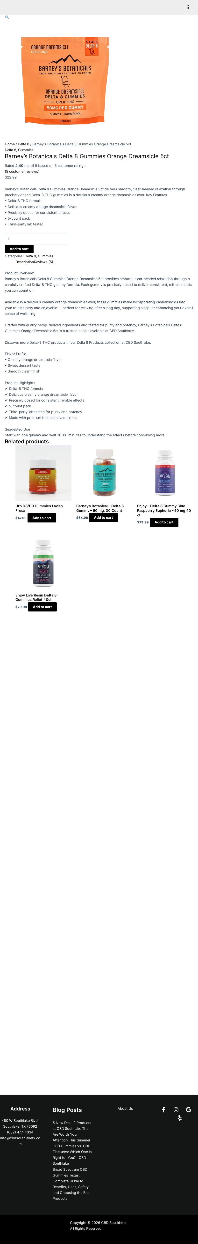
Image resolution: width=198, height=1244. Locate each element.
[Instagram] (176, 1109)
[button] (7, 17)
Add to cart (19, 249)
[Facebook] (163, 1109)
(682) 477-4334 (20, 1132)
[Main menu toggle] (188, 7)
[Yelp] (179, 1118)
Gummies (26, 150)
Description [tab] (24, 262)
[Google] (188, 1109)
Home (10, 144)
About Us (125, 1108)
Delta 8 (23, 144)
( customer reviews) (22, 171)
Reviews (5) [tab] (43, 262)
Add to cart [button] (41, 518)
